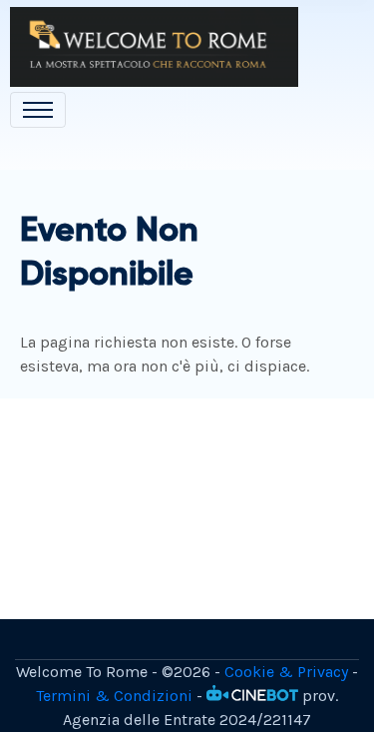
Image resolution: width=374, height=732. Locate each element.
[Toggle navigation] (38, 110)
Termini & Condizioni (114, 695)
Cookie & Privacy (286, 671)
